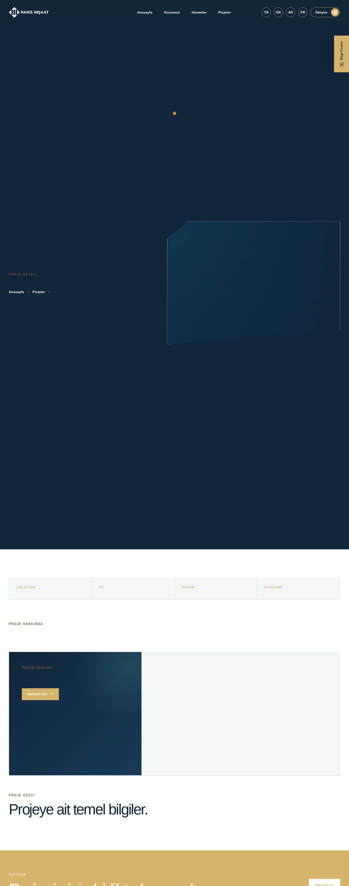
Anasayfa (144, 12)
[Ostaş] (29, 12)
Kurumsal (172, 12)
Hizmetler (199, 12)
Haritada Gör (37, 694)
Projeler (224, 12)
